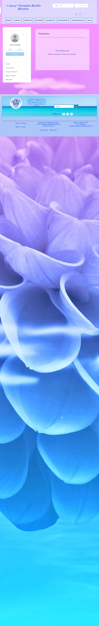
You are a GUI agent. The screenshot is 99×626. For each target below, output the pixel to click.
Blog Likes (9, 79)
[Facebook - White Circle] (63, 114)
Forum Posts (10, 68)
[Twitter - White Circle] (71, 114)
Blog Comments (11, 75)
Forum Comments (11, 72)
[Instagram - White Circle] (67, 114)
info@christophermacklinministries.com (80, 126)
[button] (76, 14)
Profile (8, 64)
